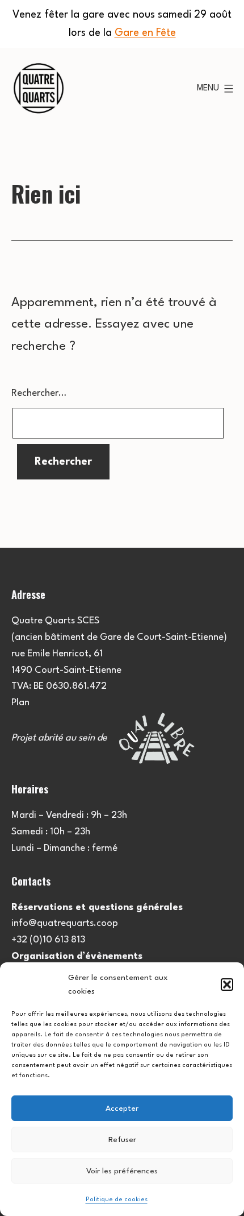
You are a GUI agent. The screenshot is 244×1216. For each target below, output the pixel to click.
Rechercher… (38, 393)
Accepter (122, 1108)
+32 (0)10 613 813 (48, 940)
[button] (227, 984)
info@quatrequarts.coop (64, 923)
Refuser (122, 1140)
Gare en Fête (145, 33)
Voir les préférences (122, 1171)
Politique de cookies (117, 1200)
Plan (20, 703)
